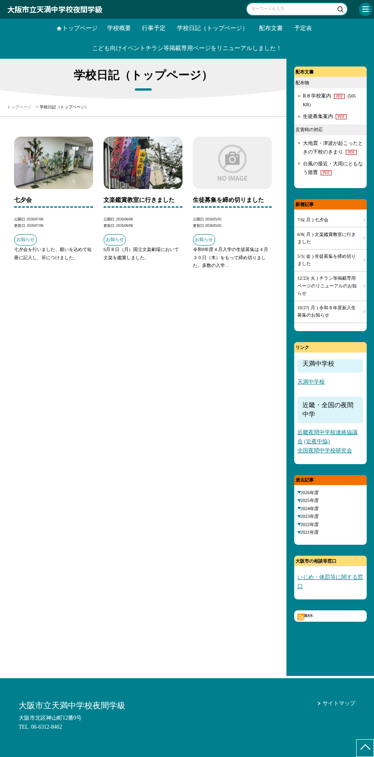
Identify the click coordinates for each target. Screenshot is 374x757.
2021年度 (310, 532)
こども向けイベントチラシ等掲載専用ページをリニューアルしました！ (187, 48)
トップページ (80, 28)
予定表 (303, 28)
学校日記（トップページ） (212, 28)
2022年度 (310, 524)
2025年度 (310, 500)
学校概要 (119, 28)
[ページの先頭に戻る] (365, 748)
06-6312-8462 (46, 727)
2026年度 (310, 492)
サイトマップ (338, 703)
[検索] (339, 10)
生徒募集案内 (323, 116)
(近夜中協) (317, 442)
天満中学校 (311, 382)
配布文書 (271, 28)
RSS (308, 615)
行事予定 (154, 28)
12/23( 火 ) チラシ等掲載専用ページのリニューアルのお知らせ (327, 286)
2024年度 (310, 508)
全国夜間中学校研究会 (324, 451)
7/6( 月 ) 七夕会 (312, 219)
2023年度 (310, 516)
